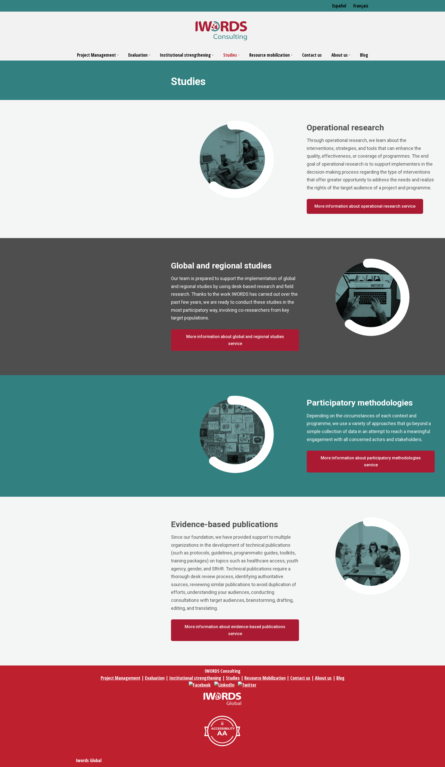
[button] (117, 55)
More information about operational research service (364, 206)
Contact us (312, 55)
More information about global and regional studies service (235, 340)
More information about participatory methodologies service (371, 461)
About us (323, 678)
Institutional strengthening (195, 678)
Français (360, 6)
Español (339, 6)
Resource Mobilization (265, 678)
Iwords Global (88, 760)
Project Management (120, 678)
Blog (364, 55)
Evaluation (155, 678)
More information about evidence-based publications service (235, 630)
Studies (233, 678)
